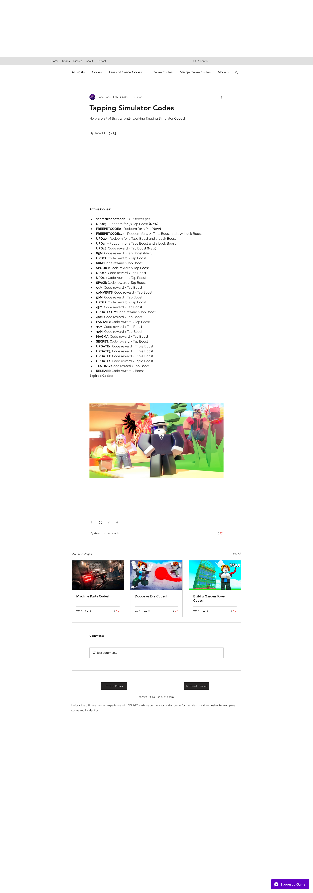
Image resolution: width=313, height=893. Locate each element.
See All (237, 553)
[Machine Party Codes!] (98, 575)
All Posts (78, 72)
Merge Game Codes (195, 72)
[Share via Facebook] (91, 522)
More (222, 72)
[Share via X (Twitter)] (100, 522)
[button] (236, 72)
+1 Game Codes (161, 72)
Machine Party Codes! (92, 596)
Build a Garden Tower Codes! (209, 598)
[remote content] (156, 161)
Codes (97, 72)
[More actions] (221, 97)
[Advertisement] (108, 25)
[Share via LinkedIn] (109, 522)
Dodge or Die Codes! (151, 596)
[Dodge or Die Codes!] (156, 575)
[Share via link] (118, 522)
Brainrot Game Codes (125, 72)
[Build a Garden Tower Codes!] (215, 575)
